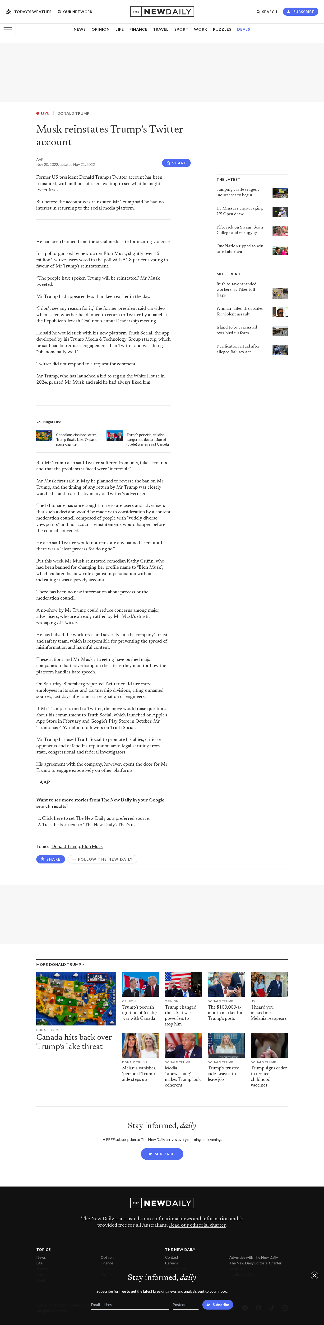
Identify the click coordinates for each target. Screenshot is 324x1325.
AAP (39, 159)
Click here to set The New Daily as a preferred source (95, 818)
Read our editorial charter (197, 1225)
